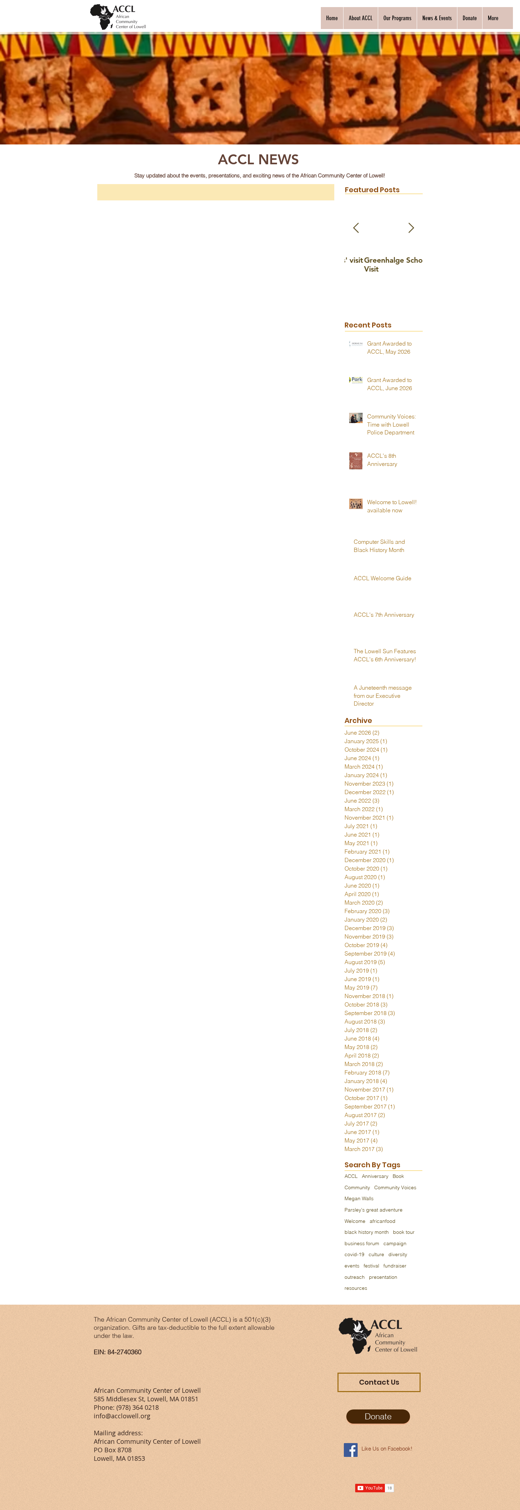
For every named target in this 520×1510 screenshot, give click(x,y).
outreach (355, 1277)
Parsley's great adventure (374, 1210)
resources (356, 1288)
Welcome (355, 1221)
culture (376, 1254)
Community (357, 1187)
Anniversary (375, 1176)
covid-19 (354, 1254)
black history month (367, 1232)
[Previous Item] (356, 228)
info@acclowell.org (122, 1416)
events (352, 1266)
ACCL (351, 1176)
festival (371, 1266)
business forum (362, 1243)
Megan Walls (359, 1198)
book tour (404, 1232)
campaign (394, 1243)
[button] (360, 18)
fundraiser (394, 1266)
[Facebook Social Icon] (351, 1450)
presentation (383, 1277)
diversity (397, 1254)
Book (398, 1176)
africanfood (382, 1221)
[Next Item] (411, 228)
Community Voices (395, 1187)
